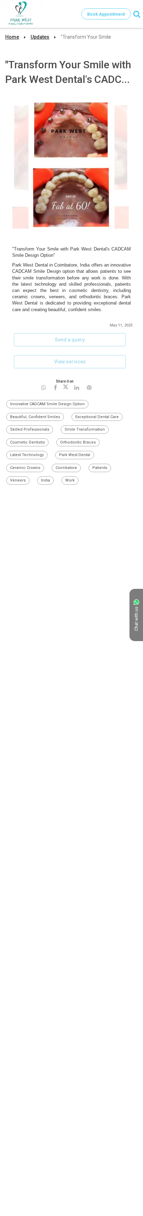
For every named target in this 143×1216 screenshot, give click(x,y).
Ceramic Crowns (25, 467)
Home (12, 37)
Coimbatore (66, 467)
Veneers (18, 480)
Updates (40, 37)
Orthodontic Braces (78, 442)
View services (70, 361)
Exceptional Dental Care (97, 417)
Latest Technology (27, 455)
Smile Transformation (85, 429)
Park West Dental (74, 455)
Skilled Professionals (29, 429)
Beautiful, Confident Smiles (35, 417)
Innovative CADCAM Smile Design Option (47, 404)
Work (70, 480)
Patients (99, 467)
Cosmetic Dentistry (27, 442)
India (45, 480)
